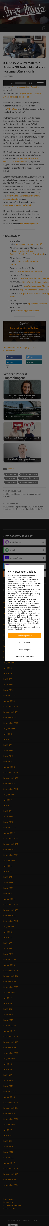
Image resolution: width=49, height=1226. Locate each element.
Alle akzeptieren (25, 635)
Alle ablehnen (24, 642)
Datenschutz (19, 657)
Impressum (30, 657)
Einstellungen (24, 649)
